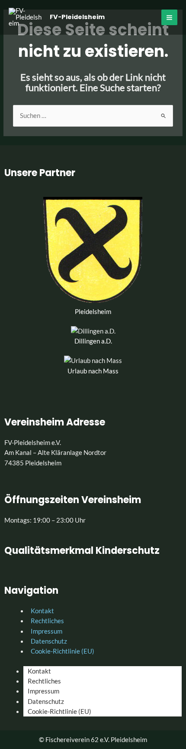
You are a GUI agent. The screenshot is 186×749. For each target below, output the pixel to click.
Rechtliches (44, 681)
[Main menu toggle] (169, 18)
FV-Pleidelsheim (77, 17)
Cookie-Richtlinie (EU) (62, 651)
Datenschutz (46, 701)
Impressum (43, 691)
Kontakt (39, 671)
